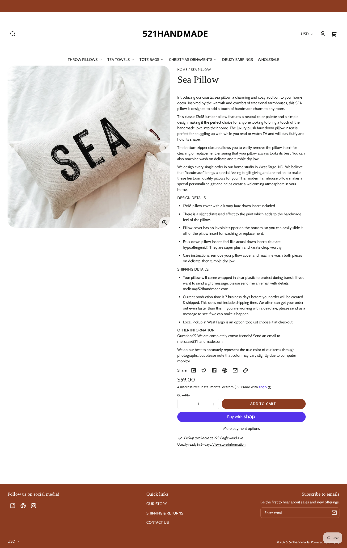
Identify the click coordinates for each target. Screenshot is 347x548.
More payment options (241, 428)
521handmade (299, 542)
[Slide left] (13, 148)
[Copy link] (245, 370)
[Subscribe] (334, 512)
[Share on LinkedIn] (214, 370)
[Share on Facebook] (193, 370)
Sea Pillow (201, 70)
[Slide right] (164, 148)
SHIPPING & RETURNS (164, 513)
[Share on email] (235, 370)
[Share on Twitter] (204, 370)
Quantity (183, 395)
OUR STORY (156, 504)
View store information (228, 444)
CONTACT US (157, 522)
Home (182, 70)
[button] (13, 34)
